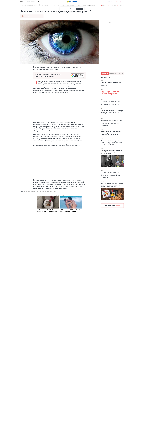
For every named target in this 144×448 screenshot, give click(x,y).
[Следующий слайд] (124, 5)
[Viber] (111, 1)
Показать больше (109, 205)
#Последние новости (43, 191)
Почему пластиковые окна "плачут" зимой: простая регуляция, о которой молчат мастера (112, 112)
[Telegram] (114, 2)
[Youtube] (116, 2)
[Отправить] (38, 2)
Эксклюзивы (70, 5)
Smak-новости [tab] (113, 73)
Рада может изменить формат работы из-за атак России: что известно (111, 83)
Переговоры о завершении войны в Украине (35, 5)
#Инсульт (33, 191)
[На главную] (72, 2)
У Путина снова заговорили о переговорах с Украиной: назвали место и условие (111, 133)
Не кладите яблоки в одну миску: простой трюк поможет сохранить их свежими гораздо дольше (111, 102)
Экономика (122, 5)
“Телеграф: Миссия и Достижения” (87, 5)
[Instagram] (120, 2)
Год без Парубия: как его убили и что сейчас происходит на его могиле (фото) (112, 152)
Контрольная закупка (57, 5)
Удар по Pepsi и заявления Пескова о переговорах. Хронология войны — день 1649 (112, 93)
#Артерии (53, 191)
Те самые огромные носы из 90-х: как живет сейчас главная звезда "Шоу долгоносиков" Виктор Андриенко (111, 122)
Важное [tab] (121, 73)
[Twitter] (118, 2)
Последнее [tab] (105, 73)
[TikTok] (123, 2)
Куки (71, 8)
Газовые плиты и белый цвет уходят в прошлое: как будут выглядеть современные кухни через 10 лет (110, 175)
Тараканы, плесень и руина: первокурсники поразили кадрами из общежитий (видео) (111, 142)
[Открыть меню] (21, 2)
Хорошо (79, 8)
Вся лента (104, 77)
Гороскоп (113, 5)
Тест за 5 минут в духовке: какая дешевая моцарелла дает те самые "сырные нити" (112, 185)
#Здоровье (27, 191)
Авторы (104, 5)
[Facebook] (109, 2)
